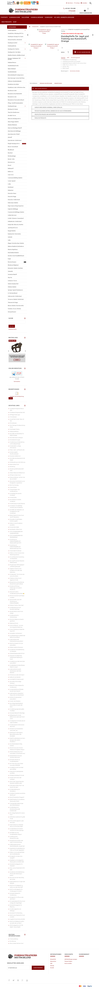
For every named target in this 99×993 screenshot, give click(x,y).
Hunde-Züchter (13, 497)
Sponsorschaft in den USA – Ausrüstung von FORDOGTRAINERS (16, 601)
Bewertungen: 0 (64, 71)
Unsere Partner (13, 487)
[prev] (27, 35)
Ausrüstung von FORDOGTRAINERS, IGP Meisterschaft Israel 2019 (15, 541)
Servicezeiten (17, 381)
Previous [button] (30, 49)
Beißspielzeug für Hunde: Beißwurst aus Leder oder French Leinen (17, 716)
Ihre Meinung (13, 941)
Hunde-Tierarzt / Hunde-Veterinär (17, 503)
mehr (10, 398)
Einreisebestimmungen (15, 439)
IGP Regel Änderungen (15, 414)
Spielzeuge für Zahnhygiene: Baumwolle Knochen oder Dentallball (16, 734)
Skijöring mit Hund (14, 623)
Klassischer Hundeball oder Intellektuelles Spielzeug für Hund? (16, 657)
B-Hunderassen (13, 423)
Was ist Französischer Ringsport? (17, 797)
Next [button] (58, 49)
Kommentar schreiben (75, 71)
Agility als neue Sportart (15, 677)
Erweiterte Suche (13, 329)
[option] (36, 50)
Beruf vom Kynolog (14, 485)
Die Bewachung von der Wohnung (17, 462)
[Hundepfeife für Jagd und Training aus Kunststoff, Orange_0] (36, 50)
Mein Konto (70, 3)
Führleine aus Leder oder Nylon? (17, 674)
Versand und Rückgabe (46, 83)
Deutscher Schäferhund (15, 456)
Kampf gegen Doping (14, 429)
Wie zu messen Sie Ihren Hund (16, 943)
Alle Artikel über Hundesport (16, 437)
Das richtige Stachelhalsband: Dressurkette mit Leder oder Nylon (16, 705)
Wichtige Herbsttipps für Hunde (17, 775)
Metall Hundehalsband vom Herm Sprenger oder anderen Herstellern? (17, 739)
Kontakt (72, 11)
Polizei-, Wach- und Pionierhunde (17, 450)
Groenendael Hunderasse (15, 550)
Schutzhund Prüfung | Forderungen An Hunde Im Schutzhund (16, 587)
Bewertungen (58, 83)
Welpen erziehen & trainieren (16, 647)
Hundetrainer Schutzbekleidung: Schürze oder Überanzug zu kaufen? (17, 873)
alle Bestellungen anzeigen (71, 959)
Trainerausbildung (14, 939)
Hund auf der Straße (14, 527)
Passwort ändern (68, 961)
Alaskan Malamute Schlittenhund (17, 472)
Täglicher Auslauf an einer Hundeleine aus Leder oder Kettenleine (16, 570)
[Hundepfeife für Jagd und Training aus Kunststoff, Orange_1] (52, 50)
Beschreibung (33, 83)
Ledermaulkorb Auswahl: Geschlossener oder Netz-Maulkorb (15, 670)
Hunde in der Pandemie (15, 701)
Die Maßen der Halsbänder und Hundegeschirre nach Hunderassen (17, 511)
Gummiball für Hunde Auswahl (17, 679)
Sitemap (52, 965)
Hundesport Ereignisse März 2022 (17, 412)
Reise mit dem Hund (14, 464)
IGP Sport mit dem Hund (15, 475)
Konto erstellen (68, 963)
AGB (51, 963)
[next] (92, 35)
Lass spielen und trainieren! (16, 633)
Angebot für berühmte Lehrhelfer (17, 919)
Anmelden (84, 3)
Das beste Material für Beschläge (17, 713)
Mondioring (12, 466)
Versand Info (53, 959)
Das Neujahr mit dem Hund (16, 529)
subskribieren (38, 967)
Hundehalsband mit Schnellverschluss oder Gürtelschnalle (15, 809)
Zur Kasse (77, 3)
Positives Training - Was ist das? (17, 605)
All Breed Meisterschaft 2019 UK (17, 653)
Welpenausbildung (14, 431)
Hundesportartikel (35, 26)
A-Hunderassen (13, 417)
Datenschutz (53, 961)
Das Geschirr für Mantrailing (16, 913)
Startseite (30, 27)
